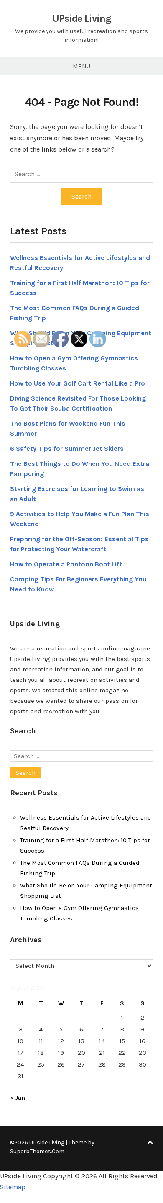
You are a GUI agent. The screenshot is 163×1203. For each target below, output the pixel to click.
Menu (81, 66)
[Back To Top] (150, 1142)
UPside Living (81, 18)
